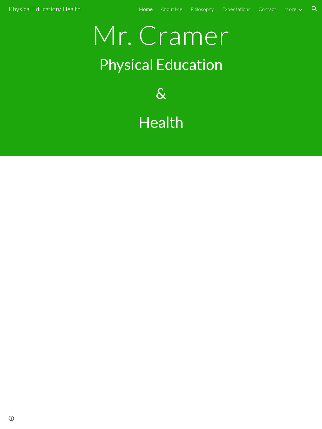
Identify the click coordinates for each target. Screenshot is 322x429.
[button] (314, 8)
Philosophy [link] (202, 9)
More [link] (290, 9)
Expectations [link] (236, 9)
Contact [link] (267, 9)
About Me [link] (171, 9)
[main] (160, 78)
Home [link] (146, 9)
